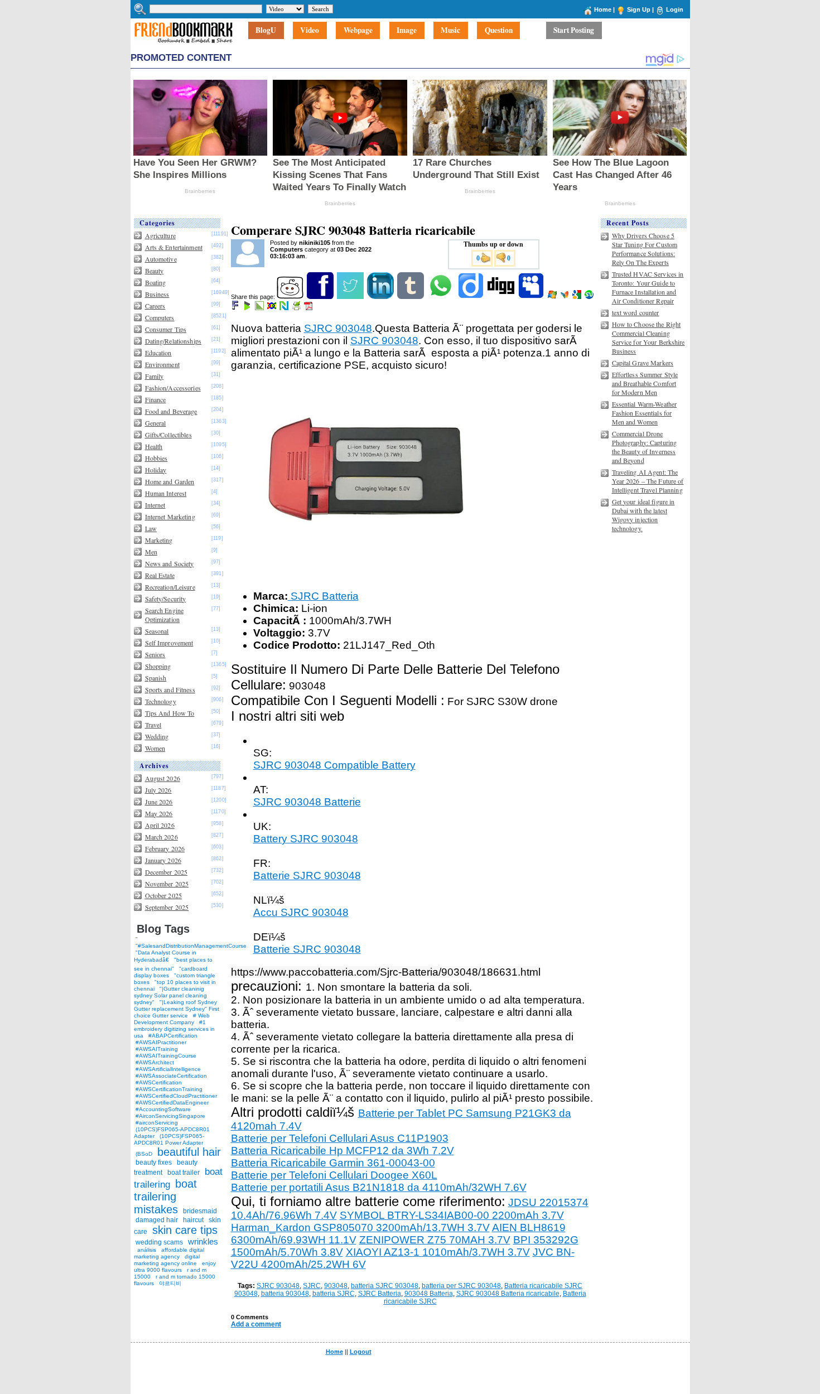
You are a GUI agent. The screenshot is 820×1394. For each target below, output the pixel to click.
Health (154, 446)
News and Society (169, 563)
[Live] (553, 296)
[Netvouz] (284, 308)
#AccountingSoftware (163, 1109)
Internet (155, 504)
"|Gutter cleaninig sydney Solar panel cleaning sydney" (170, 995)
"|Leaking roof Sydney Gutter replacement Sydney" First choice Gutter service (176, 1009)
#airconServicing (157, 1123)
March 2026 (161, 836)
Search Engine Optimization (164, 615)
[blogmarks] (248, 308)
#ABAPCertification (172, 1036)
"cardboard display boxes (171, 972)
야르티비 (170, 1283)
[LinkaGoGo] (272, 308)
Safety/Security (165, 598)
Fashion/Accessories (173, 387)
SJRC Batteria (323, 596)
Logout (361, 1351)
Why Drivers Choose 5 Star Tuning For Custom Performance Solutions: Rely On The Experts (645, 249)
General (155, 422)
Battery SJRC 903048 (305, 839)
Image (407, 30)
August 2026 (162, 778)
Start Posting (573, 30)
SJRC (312, 1286)
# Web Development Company (172, 1018)
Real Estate (160, 575)
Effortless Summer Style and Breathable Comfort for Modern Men (645, 383)
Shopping (158, 666)
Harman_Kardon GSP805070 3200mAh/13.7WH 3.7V (360, 1227)
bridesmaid (200, 1211)
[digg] (502, 296)
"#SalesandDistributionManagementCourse (191, 946)
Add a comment (256, 1324)
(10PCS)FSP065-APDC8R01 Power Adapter (169, 1139)
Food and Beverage (171, 411)
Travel (153, 724)
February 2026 (165, 848)
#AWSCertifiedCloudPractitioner (176, 1096)
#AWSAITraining (157, 1049)
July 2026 (158, 789)
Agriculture (160, 235)
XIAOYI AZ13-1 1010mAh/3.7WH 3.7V (438, 1252)
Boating (155, 282)
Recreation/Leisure (170, 586)
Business (157, 294)
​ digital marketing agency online (167, 1259)
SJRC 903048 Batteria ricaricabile (507, 1293)
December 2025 (166, 871)
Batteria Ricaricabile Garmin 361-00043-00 (333, 1163)
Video (309, 30)
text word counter (635, 312)
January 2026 (163, 860)
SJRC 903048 (338, 328)
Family (154, 376)
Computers (160, 317)
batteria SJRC (333, 1293)
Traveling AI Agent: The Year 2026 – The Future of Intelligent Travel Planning (648, 480)
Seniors (155, 654)
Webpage (358, 30)
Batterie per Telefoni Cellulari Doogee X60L (334, 1175)
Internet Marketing (170, 516)
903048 (336, 1286)
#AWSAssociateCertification (171, 1076)
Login (674, 9)
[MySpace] (532, 296)
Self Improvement (169, 642)
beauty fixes (154, 1162)
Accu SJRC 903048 (301, 912)
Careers (155, 305)
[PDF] (309, 308)
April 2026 (160, 825)
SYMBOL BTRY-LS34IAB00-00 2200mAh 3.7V (452, 1215)
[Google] (577, 296)
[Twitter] (351, 296)
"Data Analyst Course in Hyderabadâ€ (165, 956)
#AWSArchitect (155, 1062)
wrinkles (203, 1241)
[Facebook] (321, 296)
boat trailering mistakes (165, 1196)
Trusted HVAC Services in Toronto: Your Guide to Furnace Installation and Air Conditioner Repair (648, 287)
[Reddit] (291, 296)
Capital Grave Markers (643, 362)
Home (602, 9)
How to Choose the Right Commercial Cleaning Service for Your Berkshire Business (648, 337)
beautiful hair (189, 1152)
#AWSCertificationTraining (169, 1089)
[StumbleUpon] (590, 296)
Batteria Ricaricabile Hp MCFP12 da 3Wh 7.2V (342, 1150)
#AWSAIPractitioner (161, 1042)
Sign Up (638, 9)
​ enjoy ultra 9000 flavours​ (175, 1266)
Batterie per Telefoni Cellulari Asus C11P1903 (339, 1138)
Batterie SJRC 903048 (307, 875)
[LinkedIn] (381, 296)
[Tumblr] (411, 296)
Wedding (157, 736)
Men (151, 551)
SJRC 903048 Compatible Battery (334, 765)
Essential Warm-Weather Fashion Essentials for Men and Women (644, 412)
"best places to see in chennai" (173, 964)
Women (155, 748)
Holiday (156, 469)
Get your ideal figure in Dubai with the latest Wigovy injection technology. (643, 515)
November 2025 (167, 883)
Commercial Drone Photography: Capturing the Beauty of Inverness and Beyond (644, 447)
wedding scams (159, 1242)
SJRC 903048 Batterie (307, 802)
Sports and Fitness (170, 689)
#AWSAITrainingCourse (166, 1056)
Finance (155, 399)
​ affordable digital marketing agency (169, 1253)
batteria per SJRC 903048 (461, 1286)
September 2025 (167, 907)
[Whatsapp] (441, 296)
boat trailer (183, 1172)
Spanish (156, 677)
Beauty (154, 270)
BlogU (265, 30)
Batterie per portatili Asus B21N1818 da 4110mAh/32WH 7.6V (379, 1187)
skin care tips (185, 1230)
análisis (146, 1250)
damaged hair (157, 1220)
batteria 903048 (285, 1293)
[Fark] (236, 308)
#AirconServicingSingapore (170, 1116)
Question (499, 30)
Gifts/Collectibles (168, 434)
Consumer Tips (166, 329)
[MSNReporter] (565, 296)
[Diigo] (471, 296)
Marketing (159, 540)
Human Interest (166, 493)
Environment (162, 364)
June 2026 (159, 801)
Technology (160, 701)
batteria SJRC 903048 (384, 1286)
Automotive (161, 258)
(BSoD (144, 1154)
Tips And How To (170, 712)
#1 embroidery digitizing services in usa (174, 1029)
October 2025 (163, 895)
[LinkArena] (260, 308)
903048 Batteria (428, 1293)
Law (151, 528)
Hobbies (156, 458)
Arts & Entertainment (173, 247)
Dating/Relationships (173, 340)
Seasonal (157, 630)
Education (158, 352)
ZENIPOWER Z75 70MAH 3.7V (434, 1240)
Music (450, 30)
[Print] (297, 308)
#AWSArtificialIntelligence (168, 1069)
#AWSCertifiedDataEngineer (172, 1102)
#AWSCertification (159, 1082)
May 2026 (159, 813)
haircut (193, 1220)
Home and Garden (170, 481)
